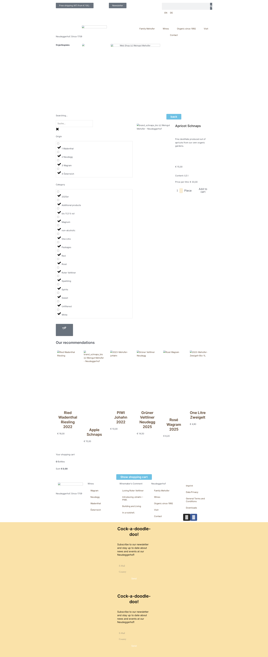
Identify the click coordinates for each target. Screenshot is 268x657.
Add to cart (203, 190)
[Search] (211, 6)
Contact (174, 35)
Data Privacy (192, 492)
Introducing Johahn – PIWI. (132, 498)
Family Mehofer (147, 28)
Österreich (95, 510)
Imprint (189, 485)
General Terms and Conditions (195, 500)
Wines (166, 28)
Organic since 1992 (186, 28)
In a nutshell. (128, 512)
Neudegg (95, 497)
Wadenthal (95, 503)
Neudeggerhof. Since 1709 (69, 36)
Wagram (94, 490)
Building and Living (131, 506)
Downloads (191, 507)
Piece (188, 190)
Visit (206, 28)
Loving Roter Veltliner (133, 490)
